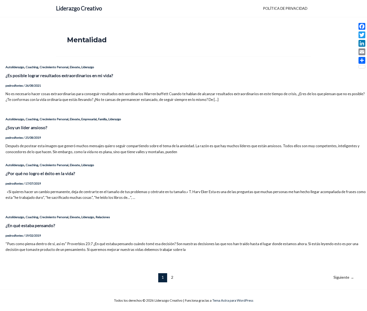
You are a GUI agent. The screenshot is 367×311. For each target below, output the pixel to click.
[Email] (362, 52)
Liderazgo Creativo (79, 8)
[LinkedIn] (362, 43)
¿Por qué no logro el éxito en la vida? (40, 173)
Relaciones (103, 217)
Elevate (75, 67)
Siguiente (343, 277)
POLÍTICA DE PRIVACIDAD (285, 8)
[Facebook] (362, 26)
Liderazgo (87, 67)
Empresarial (89, 119)
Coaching (32, 67)
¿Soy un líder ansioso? (26, 127)
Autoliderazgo (15, 67)
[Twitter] (362, 35)
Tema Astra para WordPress (232, 300)
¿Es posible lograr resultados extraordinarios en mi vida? (59, 75)
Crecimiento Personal (54, 67)
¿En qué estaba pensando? (30, 225)
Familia (102, 119)
